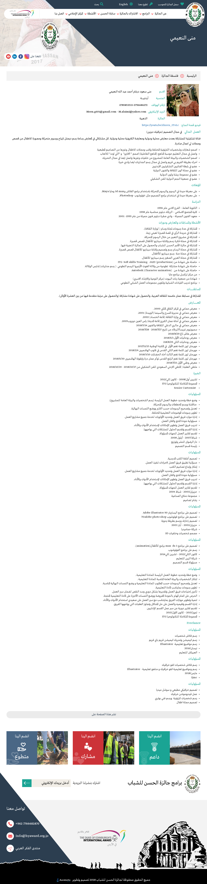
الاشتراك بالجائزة (129, 14)
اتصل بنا (59, 14)
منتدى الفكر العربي (28, 848)
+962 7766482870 (27, 824)
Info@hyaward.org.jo (32, 836)
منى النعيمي (145, 76)
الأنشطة (91, 14)
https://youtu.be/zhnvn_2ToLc (161, 125)
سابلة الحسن (107, 14)
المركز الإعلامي (75, 14)
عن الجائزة (160, 14)
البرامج (146, 14)
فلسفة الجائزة (170, 76)
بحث (96, 4)
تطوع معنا (143, 4)
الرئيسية (191, 76)
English (123, 4)
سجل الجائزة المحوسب (168, 4)
